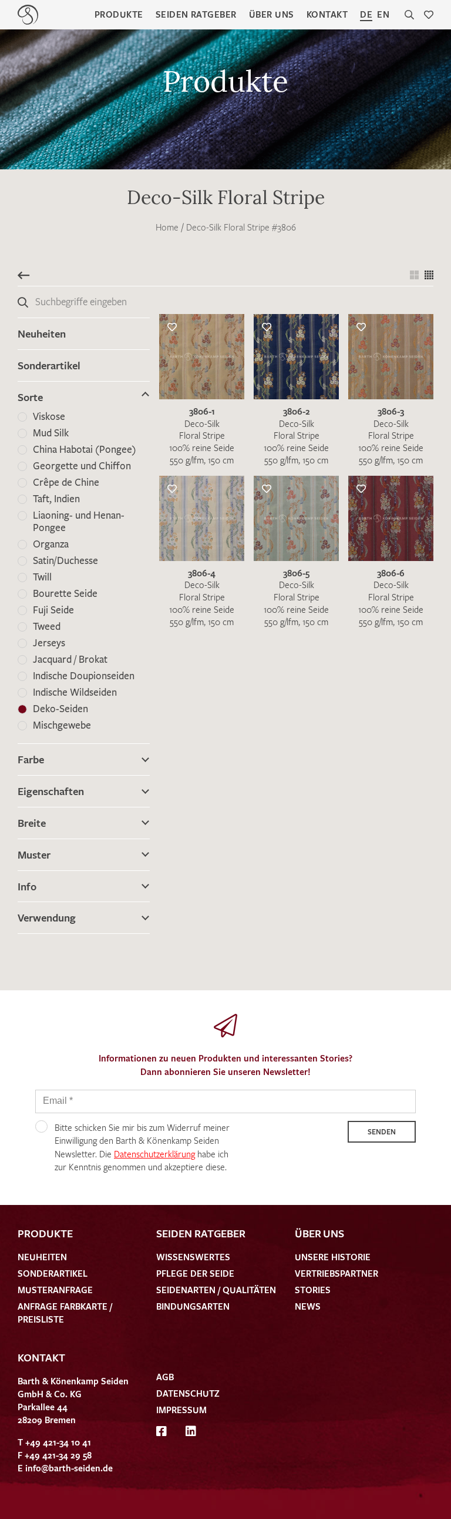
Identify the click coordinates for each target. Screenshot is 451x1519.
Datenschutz (188, 1393)
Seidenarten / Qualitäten (216, 1290)
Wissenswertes (193, 1257)
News (308, 1306)
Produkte (119, 14)
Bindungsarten (193, 1306)
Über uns (271, 14)
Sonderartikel (49, 365)
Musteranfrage (55, 1290)
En (383, 14)
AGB (165, 1377)
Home (167, 227)
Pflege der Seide (195, 1273)
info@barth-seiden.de (69, 1468)
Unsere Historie (333, 1257)
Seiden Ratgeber (196, 14)
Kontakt (327, 14)
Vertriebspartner (336, 1273)
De (366, 14)
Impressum (181, 1409)
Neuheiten (42, 333)
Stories (313, 1290)
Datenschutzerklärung (154, 1154)
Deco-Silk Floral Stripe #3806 (241, 227)
